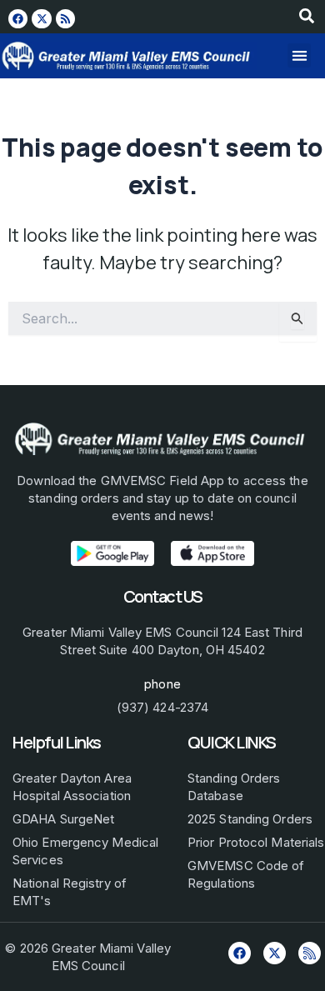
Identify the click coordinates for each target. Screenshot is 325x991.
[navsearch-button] (306, 18)
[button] (300, 55)
